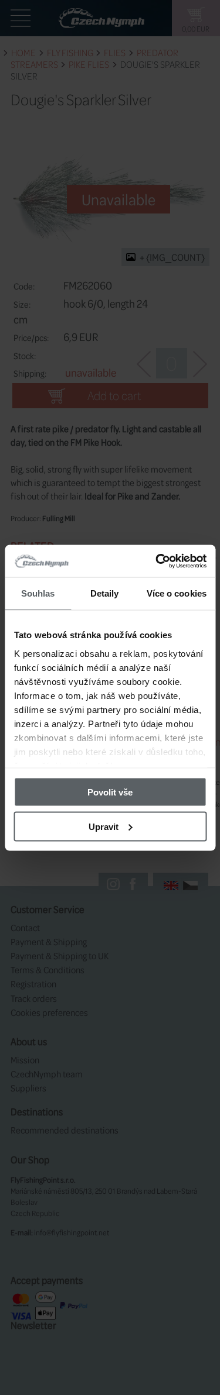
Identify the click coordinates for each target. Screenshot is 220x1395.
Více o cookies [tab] (177, 593)
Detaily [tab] (104, 593)
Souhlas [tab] (38, 593)
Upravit (104, 826)
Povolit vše (110, 792)
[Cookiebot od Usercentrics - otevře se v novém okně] (157, 561)
